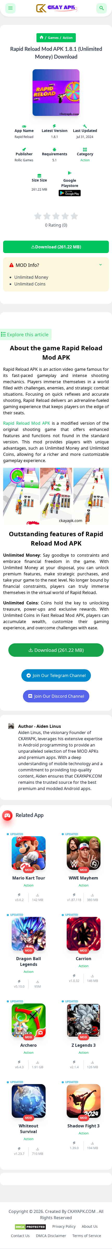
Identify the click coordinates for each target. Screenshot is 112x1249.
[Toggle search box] (101, 8)
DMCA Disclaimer (51, 1235)
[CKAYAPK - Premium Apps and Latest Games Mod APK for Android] (56, 8)
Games (53, 38)
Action (68, 38)
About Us (90, 1226)
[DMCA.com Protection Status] (30, 1228)
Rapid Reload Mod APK (26, 423)
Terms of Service (86, 1235)
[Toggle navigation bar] (10, 8)
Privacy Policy (64, 1226)
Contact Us (20, 1235)
